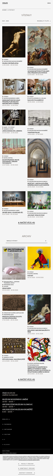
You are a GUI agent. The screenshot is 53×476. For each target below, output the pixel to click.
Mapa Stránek (6, 450)
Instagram (8, 429)
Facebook (7, 424)
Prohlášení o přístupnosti (9, 453)
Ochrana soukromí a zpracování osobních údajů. (29, 459)
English (5, 419)
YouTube (7, 434)
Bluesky (7, 444)
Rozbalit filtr (43, 21)
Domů (4, 10)
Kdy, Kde (5, 21)
